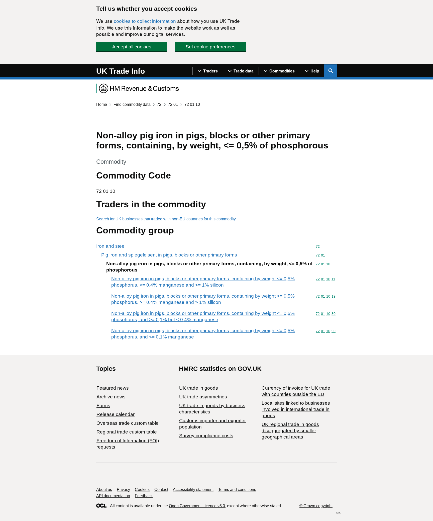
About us (104, 489)
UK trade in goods (198, 388)
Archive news (111, 396)
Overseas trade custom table (127, 423)
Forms (103, 405)
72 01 (173, 104)
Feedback (144, 496)
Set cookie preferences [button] (211, 46)
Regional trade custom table (126, 432)
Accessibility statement (193, 489)
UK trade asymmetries (203, 396)
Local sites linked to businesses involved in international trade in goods (296, 409)
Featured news (112, 388)
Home (101, 104)
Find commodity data (132, 104)
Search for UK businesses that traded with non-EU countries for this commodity (166, 219)
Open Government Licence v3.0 (197, 506)
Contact (161, 489)
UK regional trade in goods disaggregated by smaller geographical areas (290, 431)
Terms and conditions (237, 489)
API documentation (113, 496)
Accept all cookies (131, 46)
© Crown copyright (316, 506)
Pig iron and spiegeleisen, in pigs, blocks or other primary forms (169, 254)
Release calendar (115, 414)
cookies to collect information (145, 21)
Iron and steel (111, 246)
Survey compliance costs (206, 435)
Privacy (123, 489)
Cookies (142, 489)
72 (159, 104)
